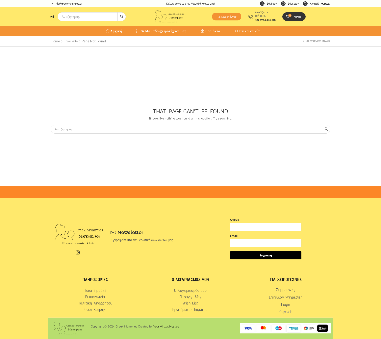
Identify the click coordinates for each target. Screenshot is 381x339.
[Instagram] (52, 16)
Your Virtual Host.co (166, 326)
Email (234, 236)
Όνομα (234, 220)
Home (55, 41)
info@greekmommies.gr (68, 3)
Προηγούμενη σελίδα (317, 41)
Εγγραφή (266, 255)
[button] (268, 3)
